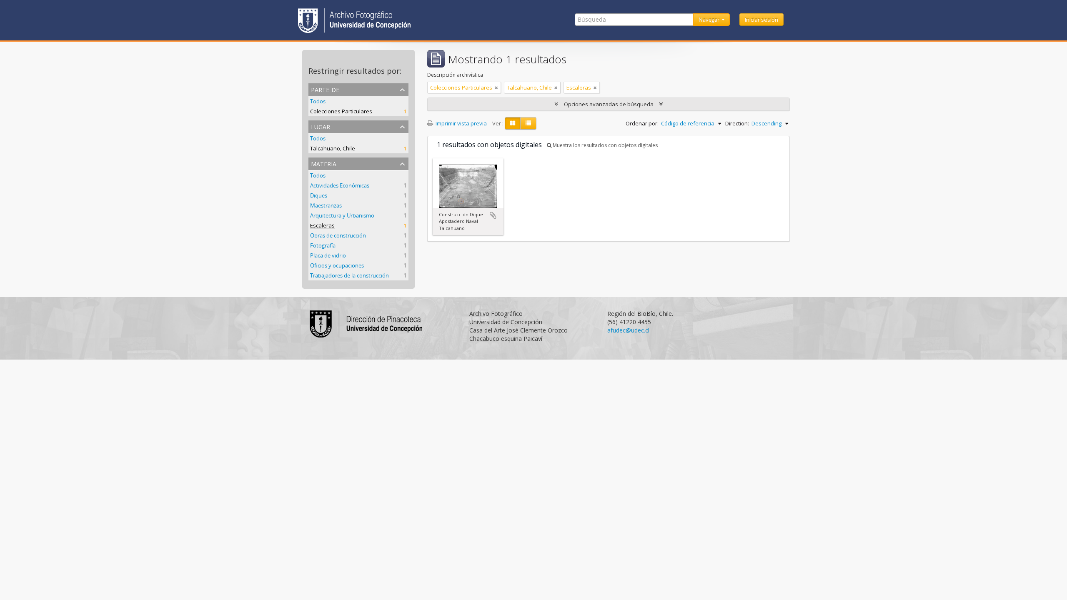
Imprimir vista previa (460, 123)
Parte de (325, 89)
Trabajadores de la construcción (349, 275)
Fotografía (323, 245)
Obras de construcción (338, 235)
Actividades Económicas (339, 185)
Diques (318, 195)
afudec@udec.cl (628, 330)
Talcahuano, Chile (332, 148)
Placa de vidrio (328, 255)
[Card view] (513, 123)
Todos (318, 101)
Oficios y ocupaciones (337, 265)
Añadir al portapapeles (493, 215)
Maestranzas (326, 205)
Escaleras (322, 225)
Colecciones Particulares (341, 111)
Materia (323, 163)
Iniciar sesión (761, 19)
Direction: (737, 123)
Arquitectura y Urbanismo (342, 215)
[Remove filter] (496, 87)
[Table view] (528, 123)
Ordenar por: (642, 123)
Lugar (320, 126)
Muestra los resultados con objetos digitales (604, 145)
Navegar (710, 19)
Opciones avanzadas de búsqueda (609, 104)
